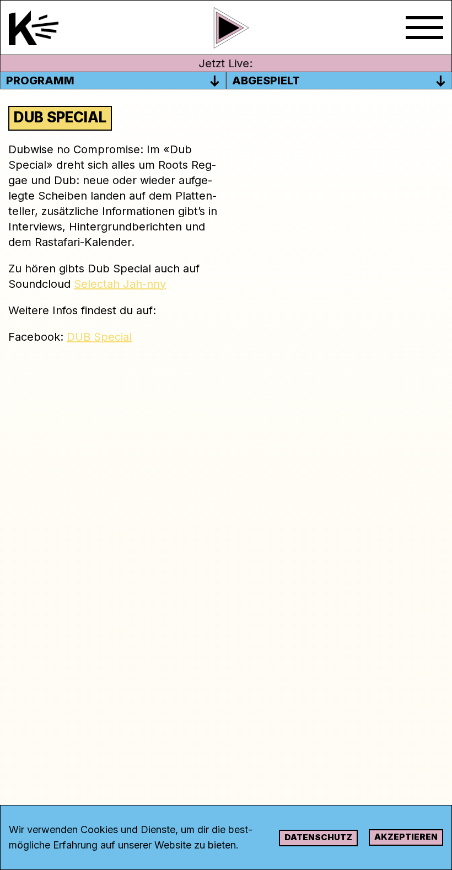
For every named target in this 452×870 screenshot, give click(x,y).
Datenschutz (318, 837)
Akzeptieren (406, 836)
